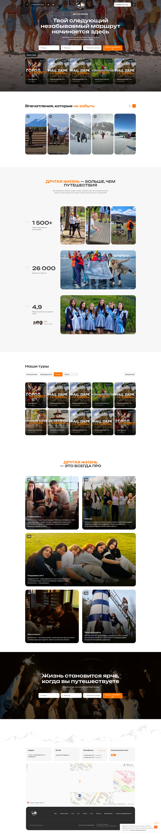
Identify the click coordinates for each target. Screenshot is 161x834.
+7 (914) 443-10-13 (37, 4)
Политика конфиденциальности (124, 813)
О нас (72, 813)
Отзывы (85, 813)
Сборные (58, 374)
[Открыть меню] (27, 5)
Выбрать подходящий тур (112, 48)
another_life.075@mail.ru (63, 755)
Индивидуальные (46, 374)
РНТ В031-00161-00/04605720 (86, 825)
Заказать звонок (101, 750)
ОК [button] (155, 827)
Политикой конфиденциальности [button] (138, 830)
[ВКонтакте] (53, 5)
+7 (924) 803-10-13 (88, 755)
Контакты (98, 813)
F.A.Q (91, 813)
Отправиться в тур (122, 5)
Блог (78, 813)
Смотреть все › (130, 55)
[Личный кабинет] (134, 5)
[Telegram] (48, 5)
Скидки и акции (64, 813)
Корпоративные (31, 374)
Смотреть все (129, 374)
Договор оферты (108, 813)
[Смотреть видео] (36, 134)
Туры (55, 813)
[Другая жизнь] (80, 5)
